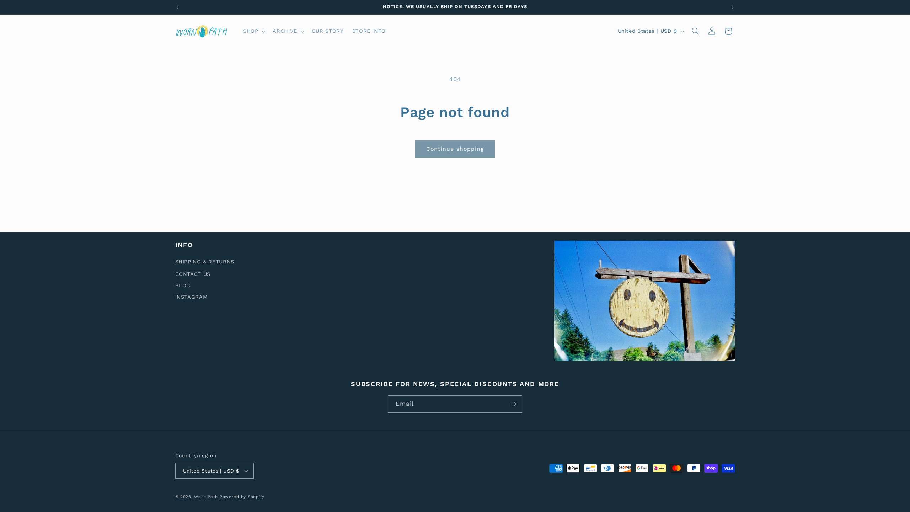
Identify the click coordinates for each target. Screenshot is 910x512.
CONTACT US (192, 274)
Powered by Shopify (242, 496)
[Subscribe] (513, 404)
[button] (253, 31)
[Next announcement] (732, 7)
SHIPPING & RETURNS (204, 262)
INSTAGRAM (191, 297)
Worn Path (206, 496)
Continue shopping (455, 148)
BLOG (183, 285)
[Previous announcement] (177, 7)
